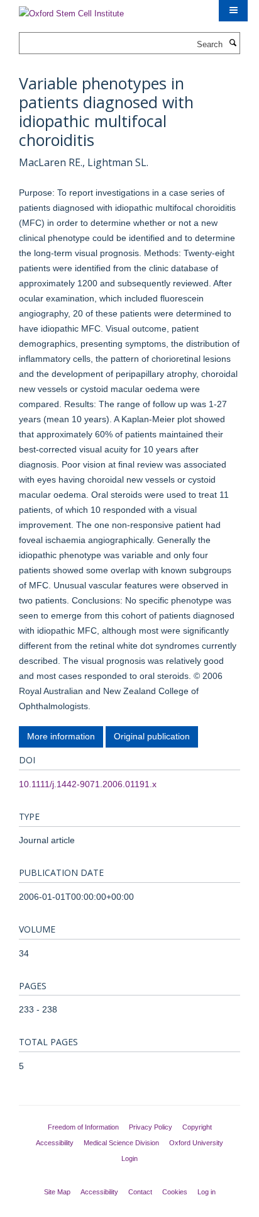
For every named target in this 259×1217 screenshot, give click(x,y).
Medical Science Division (121, 1143)
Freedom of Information (83, 1127)
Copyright (197, 1127)
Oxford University (196, 1143)
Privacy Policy (150, 1127)
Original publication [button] (152, 736)
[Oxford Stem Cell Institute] (71, 9)
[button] (233, 10)
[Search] (233, 43)
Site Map (57, 1192)
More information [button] (61, 736)
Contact (140, 1192)
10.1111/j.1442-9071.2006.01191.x (88, 784)
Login (129, 1158)
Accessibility (55, 1143)
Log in (206, 1192)
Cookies (174, 1192)
